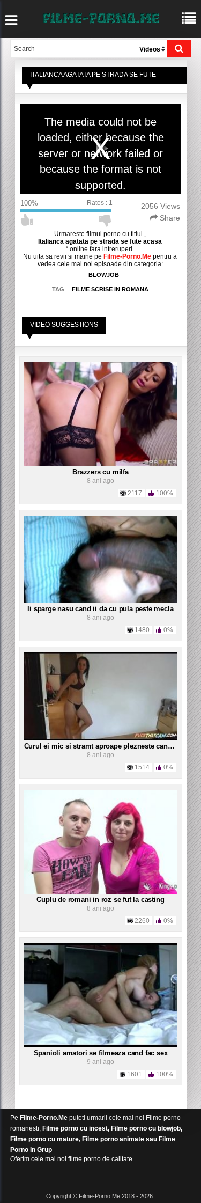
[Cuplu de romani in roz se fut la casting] (100, 841)
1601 (134, 1074)
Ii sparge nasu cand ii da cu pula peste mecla (100, 609)
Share (169, 218)
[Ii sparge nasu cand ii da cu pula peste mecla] (100, 559)
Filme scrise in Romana (110, 289)
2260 (142, 921)
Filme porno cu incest (75, 1128)
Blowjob (103, 275)
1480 (142, 630)
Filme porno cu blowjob (146, 1128)
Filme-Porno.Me (44, 1117)
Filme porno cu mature (44, 1139)
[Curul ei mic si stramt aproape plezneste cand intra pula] (100, 696)
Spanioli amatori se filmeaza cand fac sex (101, 1053)
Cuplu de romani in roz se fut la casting (100, 900)
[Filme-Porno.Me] (100, 17)
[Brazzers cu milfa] (100, 413)
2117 (135, 493)
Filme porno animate (113, 1139)
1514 (142, 767)
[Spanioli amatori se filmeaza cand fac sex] (100, 995)
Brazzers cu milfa (100, 472)
